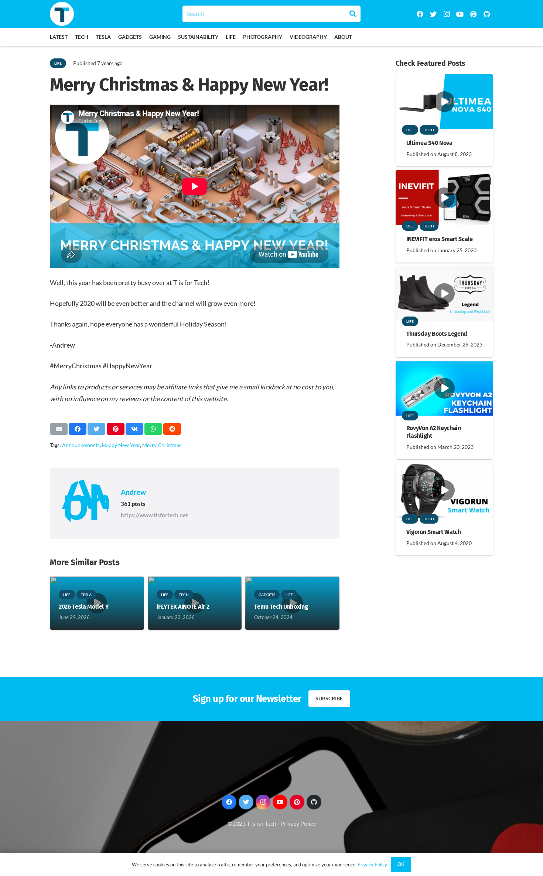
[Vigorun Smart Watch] (444, 467)
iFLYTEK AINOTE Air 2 (183, 606)
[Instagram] (446, 14)
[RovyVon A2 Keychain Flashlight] (444, 365)
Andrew (133, 492)
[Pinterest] (473, 14)
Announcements (81, 445)
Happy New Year (121, 445)
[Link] (62, 14)
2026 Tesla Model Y (84, 606)
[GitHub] (486, 14)
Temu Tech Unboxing (281, 606)
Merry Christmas (161, 445)
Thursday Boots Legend (436, 333)
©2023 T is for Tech (252, 823)
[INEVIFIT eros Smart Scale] (444, 175)
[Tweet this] (96, 429)
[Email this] (59, 429)
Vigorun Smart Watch (433, 531)
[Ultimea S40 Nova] (444, 79)
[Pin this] (115, 429)
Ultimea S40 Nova (429, 142)
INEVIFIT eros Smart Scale (439, 239)
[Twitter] (433, 14)
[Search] (352, 13)
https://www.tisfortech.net (154, 515)
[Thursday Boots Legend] (444, 271)
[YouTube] (460, 14)
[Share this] (77, 429)
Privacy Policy (298, 823)
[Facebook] (420, 14)
